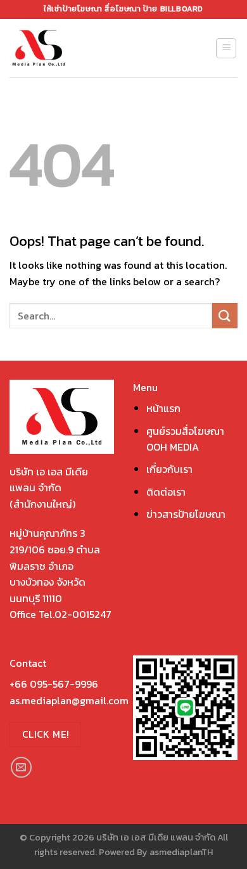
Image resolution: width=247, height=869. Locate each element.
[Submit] (225, 315)
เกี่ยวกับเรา (169, 469)
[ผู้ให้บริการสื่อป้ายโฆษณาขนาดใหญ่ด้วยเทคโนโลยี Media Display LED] (62, 48)
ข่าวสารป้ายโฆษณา (185, 514)
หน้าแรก (163, 408)
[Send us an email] (21, 767)
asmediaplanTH (181, 852)
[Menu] (226, 48)
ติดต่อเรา (166, 491)
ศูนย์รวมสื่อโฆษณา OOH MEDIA (185, 439)
